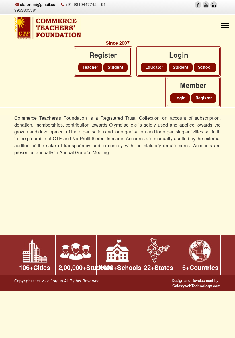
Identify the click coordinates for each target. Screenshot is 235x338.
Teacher (90, 67)
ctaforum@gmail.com (39, 4)
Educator (154, 67)
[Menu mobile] (225, 26)
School (205, 67)
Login (180, 98)
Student (180, 67)
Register (203, 98)
